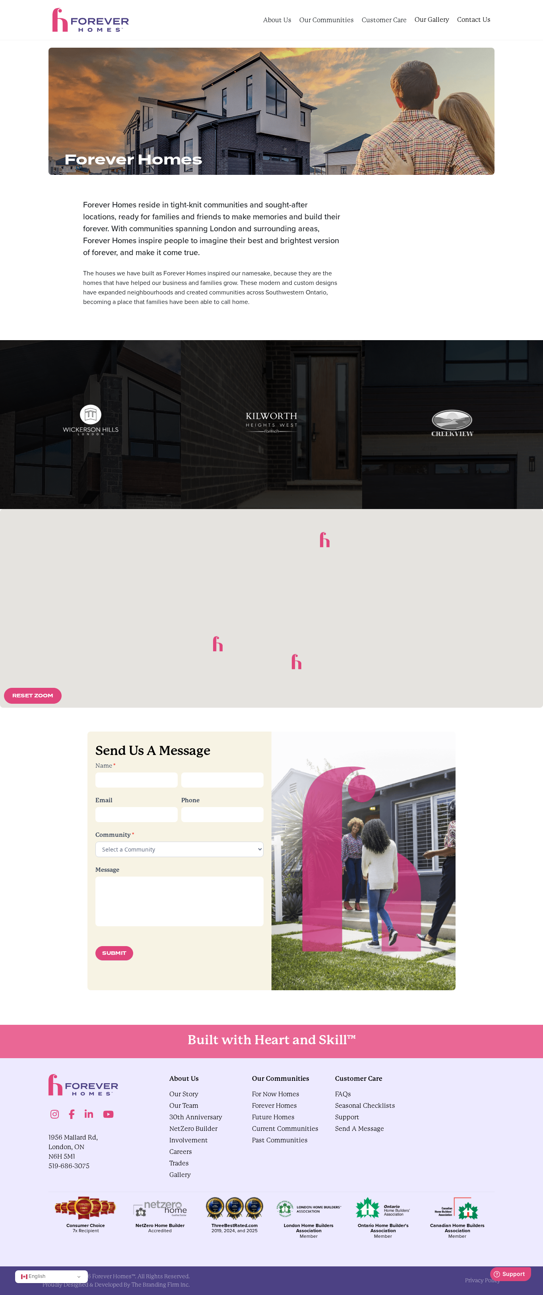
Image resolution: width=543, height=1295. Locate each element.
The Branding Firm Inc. (161, 1284)
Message (107, 869)
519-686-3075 (68, 1166)
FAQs (343, 1094)
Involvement (188, 1140)
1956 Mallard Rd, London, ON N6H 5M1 (73, 1147)
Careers (180, 1152)
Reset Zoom (32, 695)
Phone (190, 800)
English (36, 1276)
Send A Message (359, 1128)
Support (347, 1117)
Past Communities (280, 1140)
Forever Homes (274, 1105)
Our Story (183, 1094)
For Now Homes (275, 1094)
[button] (296, 662)
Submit (114, 953)
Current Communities (285, 1128)
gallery (180, 1175)
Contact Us (474, 19)
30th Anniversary (195, 1117)
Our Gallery (432, 19)
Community (114, 834)
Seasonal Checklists (365, 1105)
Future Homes (273, 1117)
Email (103, 800)
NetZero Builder (193, 1128)
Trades (179, 1163)
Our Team (183, 1105)
